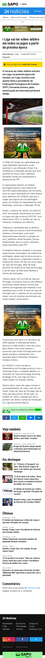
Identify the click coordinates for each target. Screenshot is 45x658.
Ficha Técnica (7, 647)
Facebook (32, 588)
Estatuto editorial (22, 647)
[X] (36, 639)
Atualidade (6, 518)
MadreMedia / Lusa (10, 54)
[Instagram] (8, 639)
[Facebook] (22, 639)
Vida (4, 556)
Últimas (7, 513)
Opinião (5, 527)
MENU (24, 4)
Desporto (6, 57)
